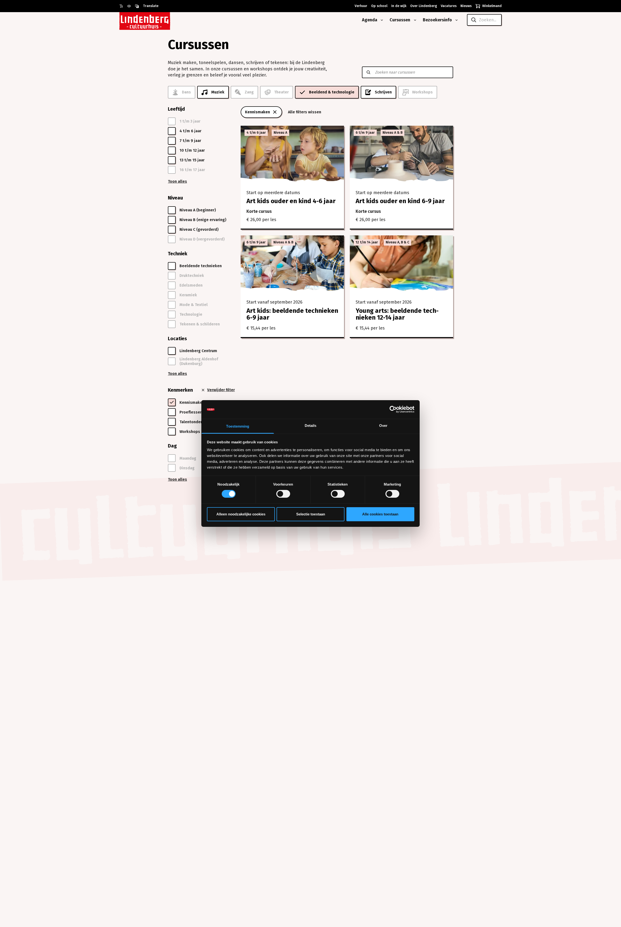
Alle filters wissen (304, 112)
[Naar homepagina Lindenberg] (155, 20)
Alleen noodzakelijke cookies (240, 514)
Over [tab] (383, 425)
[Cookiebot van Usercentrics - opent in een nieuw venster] (393, 409)
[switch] (283, 494)
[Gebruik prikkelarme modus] (131, 6)
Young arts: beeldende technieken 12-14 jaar (397, 314)
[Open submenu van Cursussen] (414, 20)
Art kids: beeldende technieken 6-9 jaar (292, 314)
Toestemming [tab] (237, 426)
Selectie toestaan (310, 514)
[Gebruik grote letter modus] (123, 6)
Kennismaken (257, 112)
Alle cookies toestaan (380, 514)
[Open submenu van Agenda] (381, 20)
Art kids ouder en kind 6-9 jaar (400, 201)
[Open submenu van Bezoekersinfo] (455, 20)
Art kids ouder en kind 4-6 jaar (290, 201)
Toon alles (177, 181)
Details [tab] (311, 425)
